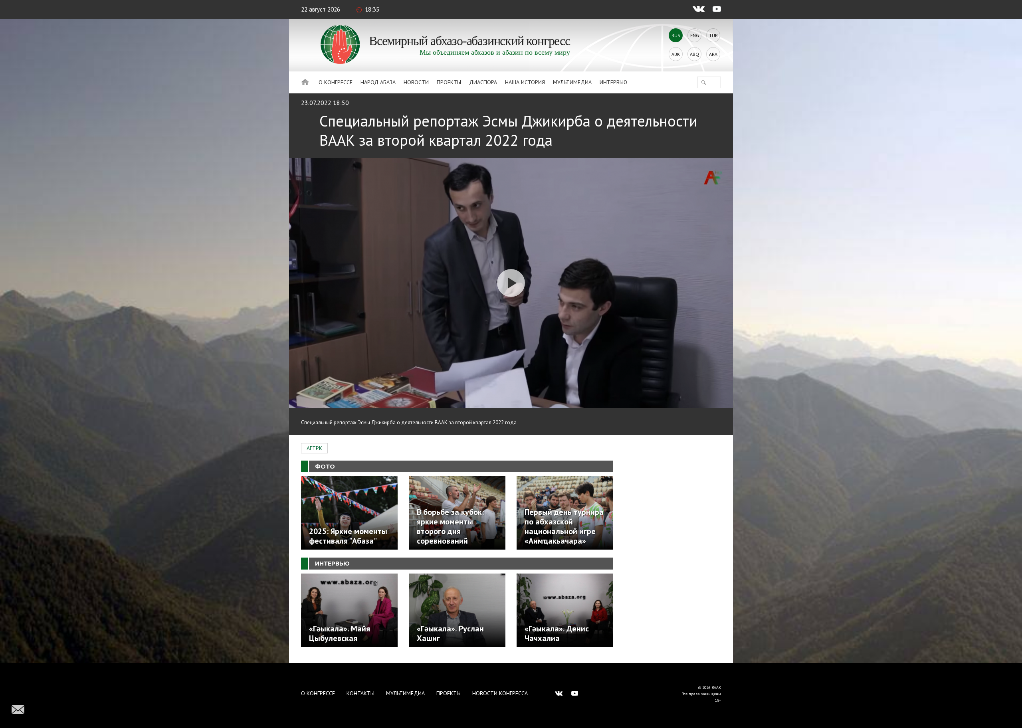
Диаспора (483, 82)
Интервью (613, 82)
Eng (694, 35)
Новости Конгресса (500, 693)
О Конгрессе (336, 82)
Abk (675, 54)
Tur (713, 35)
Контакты (360, 693)
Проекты (449, 82)
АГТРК (314, 448)
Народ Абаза (378, 82)
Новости (416, 82)
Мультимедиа (572, 82)
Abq (694, 54)
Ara (713, 54)
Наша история (525, 82)
